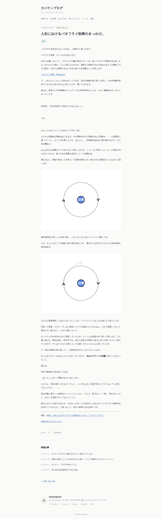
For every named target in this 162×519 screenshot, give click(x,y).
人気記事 (53, 19)
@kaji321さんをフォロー (52, 421)
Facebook (57, 432)
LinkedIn (84, 504)
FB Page (74, 504)
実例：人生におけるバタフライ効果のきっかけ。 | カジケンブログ (75, 415)
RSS (92, 504)
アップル (85, 19)
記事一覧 (44, 19)
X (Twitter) (53, 504)
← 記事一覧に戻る (48, 481)
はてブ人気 (62, 19)
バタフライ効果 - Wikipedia (53, 74)
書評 (92, 19)
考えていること (74, 19)
